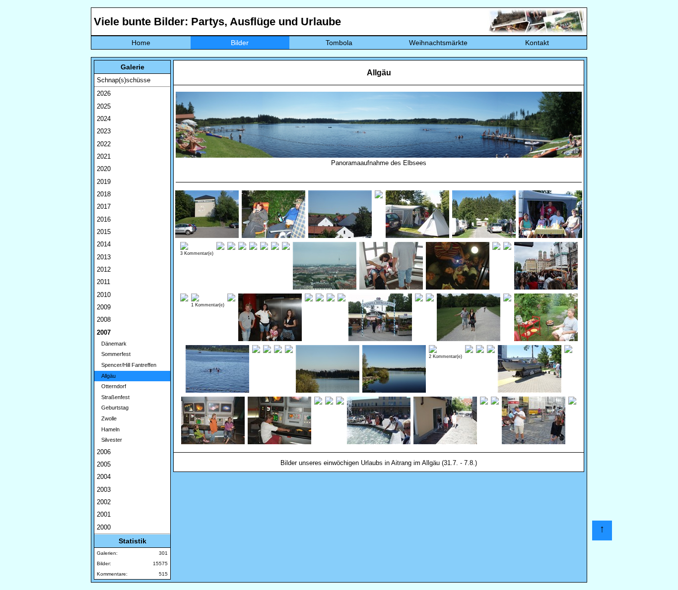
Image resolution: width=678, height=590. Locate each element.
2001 (104, 514)
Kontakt (537, 43)
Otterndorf (111, 386)
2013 (104, 257)
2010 (104, 294)
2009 (104, 307)
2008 (104, 319)
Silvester (109, 440)
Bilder (240, 43)
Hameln (108, 429)
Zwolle (107, 418)
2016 (104, 219)
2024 (104, 118)
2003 (104, 489)
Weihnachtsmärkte (438, 43)
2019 (104, 181)
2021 (104, 156)
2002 (104, 502)
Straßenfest (113, 397)
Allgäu (106, 376)
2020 (104, 169)
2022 (104, 144)
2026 (104, 93)
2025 (104, 106)
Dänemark (112, 344)
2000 (104, 527)
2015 (104, 232)
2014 (104, 244)
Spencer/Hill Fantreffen (126, 365)
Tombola (339, 43)
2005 (104, 464)
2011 (103, 282)
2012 (104, 269)
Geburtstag (113, 408)
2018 (104, 194)
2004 (104, 476)
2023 (104, 131)
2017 (104, 206)
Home (141, 43)
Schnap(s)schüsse (123, 80)
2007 (104, 332)
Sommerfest (114, 354)
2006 (104, 452)
